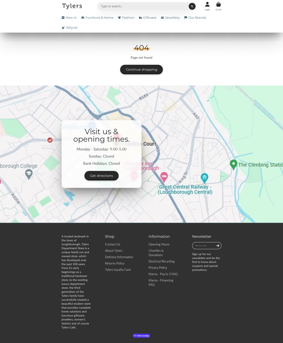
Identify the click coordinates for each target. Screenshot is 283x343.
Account (207, 6)
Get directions (101, 176)
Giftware (149, 17)
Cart (218, 6)
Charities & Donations (156, 253)
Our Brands (197, 17)
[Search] (192, 6)
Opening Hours (159, 244)
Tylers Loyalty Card (118, 269)
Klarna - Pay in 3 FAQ (163, 274)
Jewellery (172, 17)
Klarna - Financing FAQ (161, 282)
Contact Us (112, 244)
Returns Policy (114, 263)
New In (71, 17)
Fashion (128, 17)
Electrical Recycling (162, 261)
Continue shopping (141, 69)
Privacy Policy (158, 267)
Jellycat (71, 27)
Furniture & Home (99, 17)
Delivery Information (119, 257)
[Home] (72, 6)
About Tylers (113, 250)
